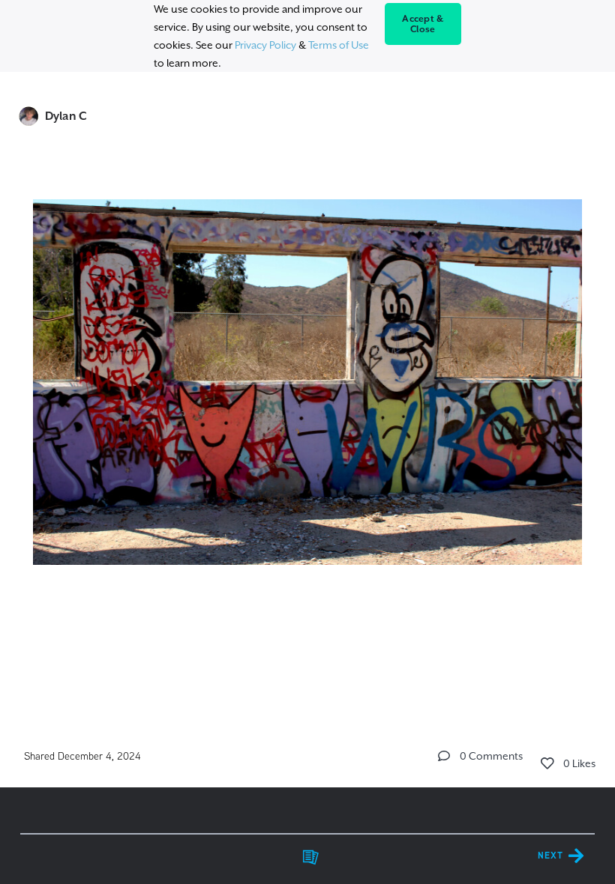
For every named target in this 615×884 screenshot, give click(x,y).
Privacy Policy (265, 45)
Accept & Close (422, 23)
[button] (444, 756)
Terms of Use (338, 45)
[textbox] (308, 397)
